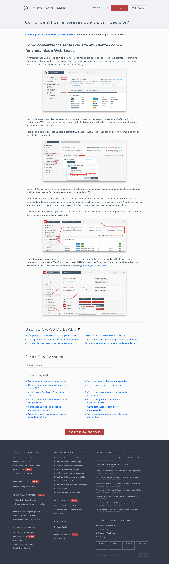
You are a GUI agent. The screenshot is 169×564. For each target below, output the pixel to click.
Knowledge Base (34, 34)
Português (128, 543)
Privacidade (101, 555)
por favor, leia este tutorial (94, 265)
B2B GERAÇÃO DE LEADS (59, 34)
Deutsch (128, 548)
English (101, 543)
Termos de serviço (116, 555)
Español (115, 543)
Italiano (115, 548)
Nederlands (142, 543)
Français (102, 548)
